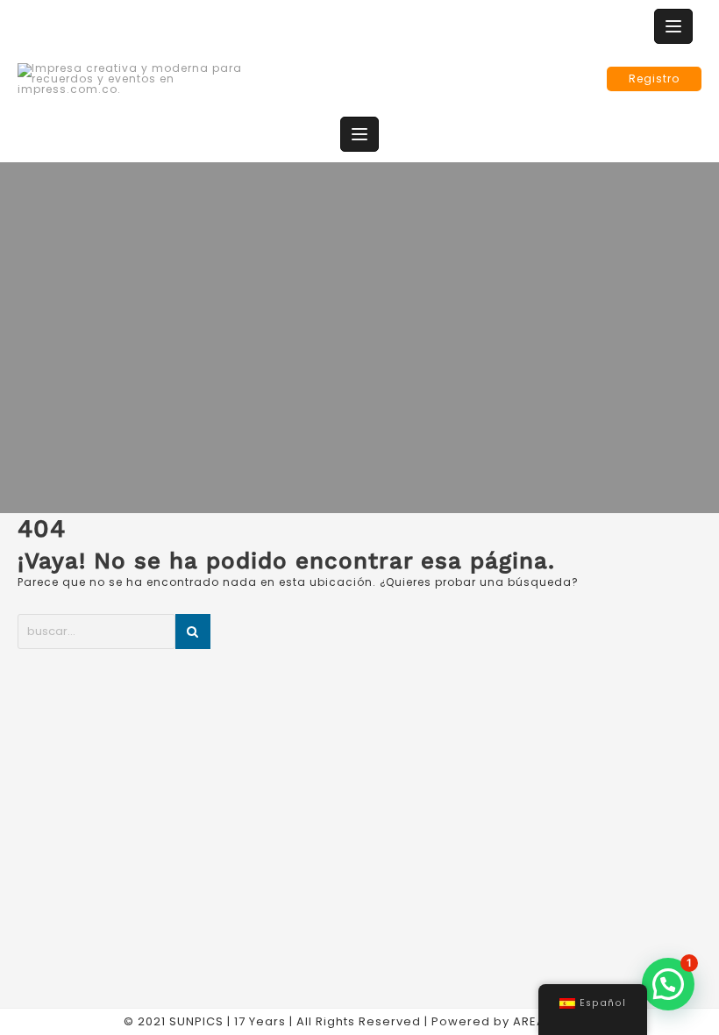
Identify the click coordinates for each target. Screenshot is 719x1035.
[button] (668, 984)
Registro (654, 78)
